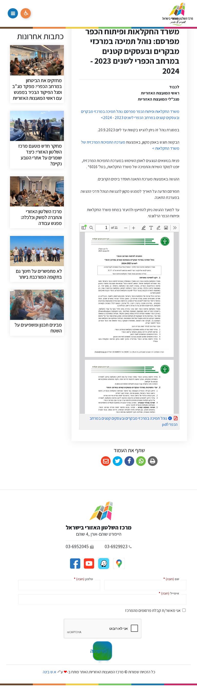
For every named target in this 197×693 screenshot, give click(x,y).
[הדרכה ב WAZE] (103, 563)
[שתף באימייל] (105, 461)
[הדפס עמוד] (152, 461)
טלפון (82, 578)
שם (170, 578)
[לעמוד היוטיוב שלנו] (88, 563)
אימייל (168, 593)
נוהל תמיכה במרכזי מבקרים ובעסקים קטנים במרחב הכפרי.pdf (134, 420)
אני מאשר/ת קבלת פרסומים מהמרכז (153, 610)
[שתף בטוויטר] (117, 461)
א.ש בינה (49, 672)
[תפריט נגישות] (26, 13)
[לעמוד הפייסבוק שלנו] (75, 563)
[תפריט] (13, 13)
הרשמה (99, 650)
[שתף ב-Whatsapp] (140, 461)
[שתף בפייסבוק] (129, 461)
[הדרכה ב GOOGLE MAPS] (118, 563)
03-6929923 (116, 546)
